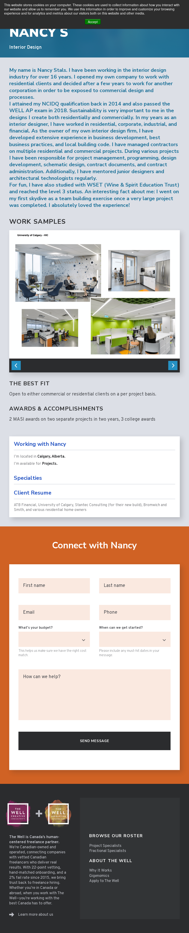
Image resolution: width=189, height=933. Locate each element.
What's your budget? (35, 628)
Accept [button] (93, 21)
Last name (115, 586)
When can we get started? (121, 628)
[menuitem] (116, 836)
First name (34, 586)
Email (29, 613)
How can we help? (42, 677)
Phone (110, 613)
